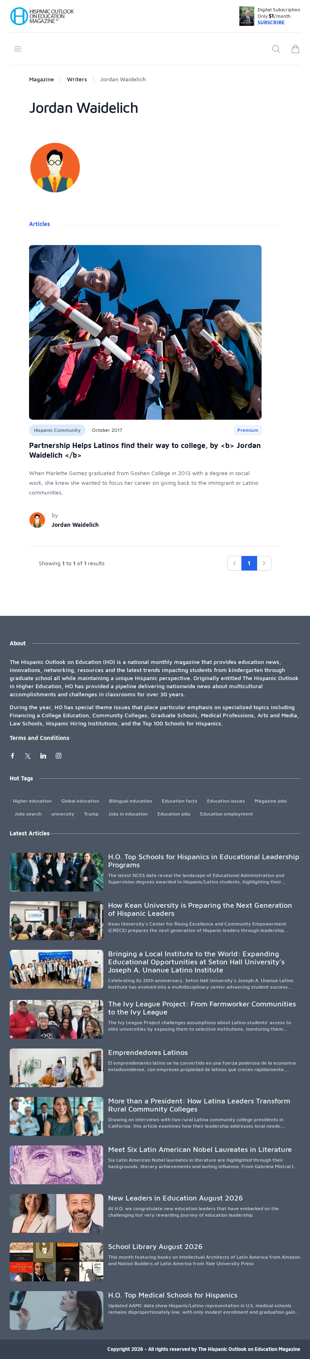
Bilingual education (130, 801)
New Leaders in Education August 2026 (175, 1198)
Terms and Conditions (39, 737)
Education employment (226, 814)
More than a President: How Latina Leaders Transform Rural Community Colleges (199, 1105)
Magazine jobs (271, 801)
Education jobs (174, 814)
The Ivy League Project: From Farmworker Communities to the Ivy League (202, 1008)
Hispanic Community (57, 430)
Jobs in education (128, 814)
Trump (91, 814)
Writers (77, 79)
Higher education (32, 801)
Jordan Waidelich (75, 524)
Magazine (41, 79)
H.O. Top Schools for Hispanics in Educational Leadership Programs (204, 860)
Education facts (179, 801)
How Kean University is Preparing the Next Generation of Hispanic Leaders (200, 909)
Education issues (226, 801)
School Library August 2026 (155, 1246)
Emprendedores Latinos (148, 1052)
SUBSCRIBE (271, 22)
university (62, 814)
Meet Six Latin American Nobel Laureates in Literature (200, 1149)
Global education (80, 801)
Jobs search (28, 814)
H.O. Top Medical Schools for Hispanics (172, 1295)
